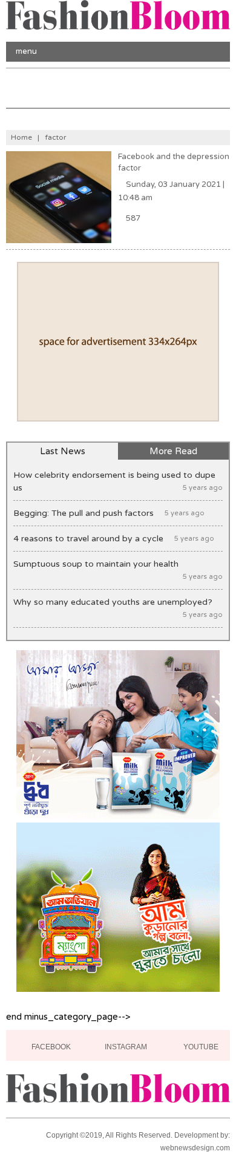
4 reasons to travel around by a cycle (113, 538)
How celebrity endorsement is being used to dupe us (118, 481)
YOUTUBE (200, 1047)
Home (21, 137)
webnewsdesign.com (195, 1148)
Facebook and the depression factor (173, 163)
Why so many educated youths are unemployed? (118, 608)
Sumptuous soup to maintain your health (118, 570)
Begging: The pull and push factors (109, 513)
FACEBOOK (50, 1047)
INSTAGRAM (125, 1047)
